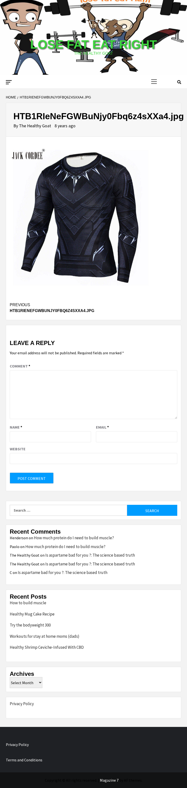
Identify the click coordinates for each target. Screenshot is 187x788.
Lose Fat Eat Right (93, 44)
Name (16, 427)
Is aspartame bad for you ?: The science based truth (90, 555)
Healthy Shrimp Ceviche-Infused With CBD (47, 647)
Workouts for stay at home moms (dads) (44, 636)
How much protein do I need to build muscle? (74, 537)
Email (102, 427)
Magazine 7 (109, 780)
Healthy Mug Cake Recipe (32, 614)
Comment (20, 366)
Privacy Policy (22, 703)
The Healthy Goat (35, 126)
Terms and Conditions (24, 759)
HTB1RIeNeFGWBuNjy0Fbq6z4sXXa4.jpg (52, 308)
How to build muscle (28, 602)
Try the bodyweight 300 (30, 625)
